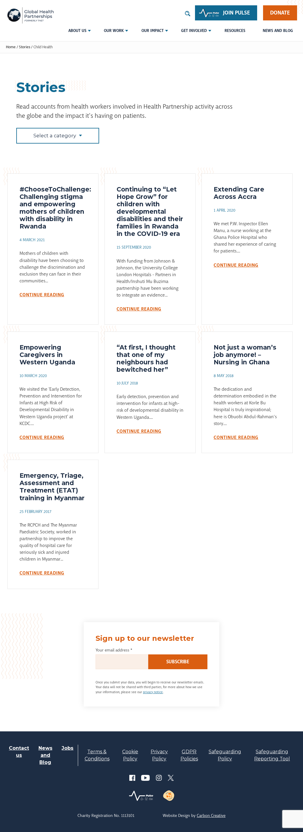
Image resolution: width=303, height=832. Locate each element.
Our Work (114, 30)
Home (11, 47)
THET (30, 15)
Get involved (194, 30)
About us (77, 30)
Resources (235, 30)
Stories (24, 47)
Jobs (67, 748)
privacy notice (153, 692)
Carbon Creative (211, 815)
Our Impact (152, 30)
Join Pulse (236, 12)
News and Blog (278, 30)
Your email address (114, 650)
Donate (280, 12)
